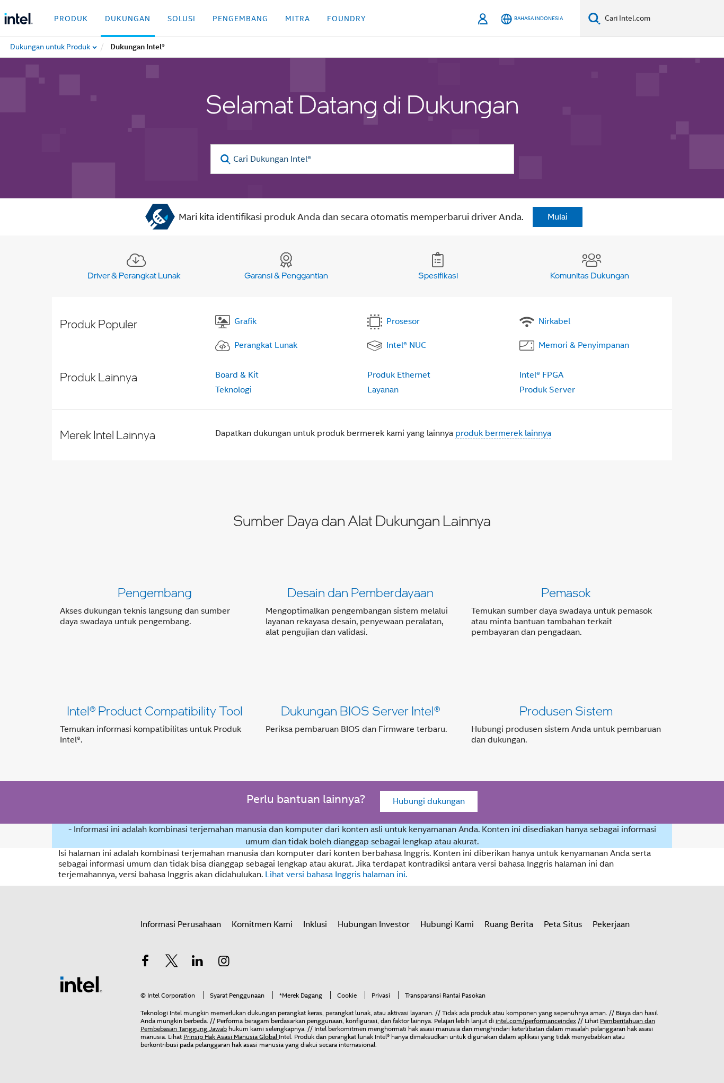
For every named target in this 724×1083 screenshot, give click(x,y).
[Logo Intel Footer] (81, 984)
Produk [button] (71, 18)
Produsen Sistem (566, 710)
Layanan (383, 390)
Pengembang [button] (240, 18)
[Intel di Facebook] (145, 962)
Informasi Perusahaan (180, 924)
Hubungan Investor (374, 924)
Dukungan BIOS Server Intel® (360, 710)
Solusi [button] (181, 18)
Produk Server (547, 390)
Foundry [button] (346, 18)
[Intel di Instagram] (224, 962)
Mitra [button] (297, 18)
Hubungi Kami (447, 924)
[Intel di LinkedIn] (198, 962)
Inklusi (315, 924)
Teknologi (233, 390)
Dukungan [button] (128, 18)
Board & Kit (237, 375)
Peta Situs (563, 924)
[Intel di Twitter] (172, 962)
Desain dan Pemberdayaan (360, 592)
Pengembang (155, 592)
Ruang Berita (508, 924)
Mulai (558, 217)
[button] (362, 614)
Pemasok (566, 592)
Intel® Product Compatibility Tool (155, 710)
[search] (226, 159)
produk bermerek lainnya (503, 433)
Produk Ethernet (398, 375)
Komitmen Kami (262, 924)
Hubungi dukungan (429, 801)
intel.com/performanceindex (536, 1021)
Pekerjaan (611, 924)
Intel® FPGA (541, 375)
